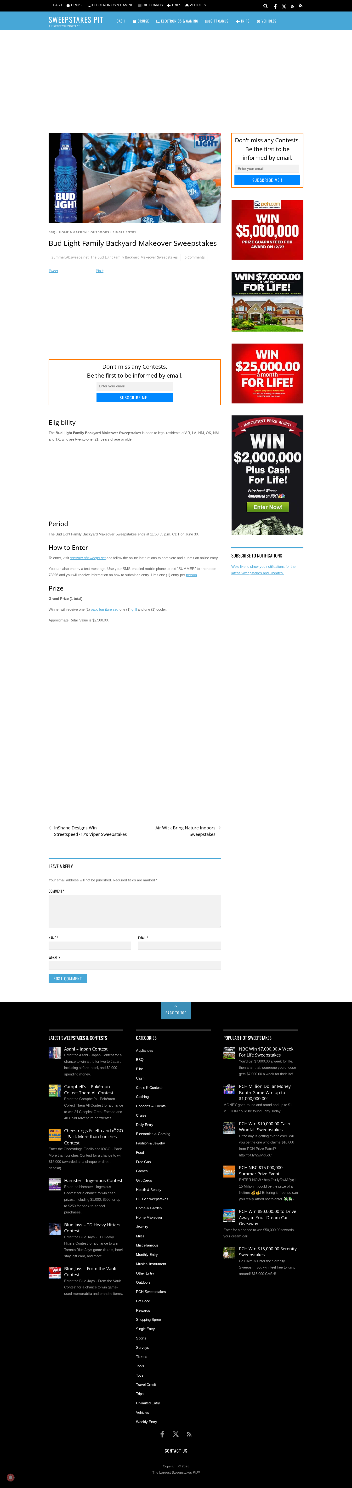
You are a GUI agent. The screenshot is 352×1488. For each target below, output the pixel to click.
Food (140, 1152)
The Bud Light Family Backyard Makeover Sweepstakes (134, 257)
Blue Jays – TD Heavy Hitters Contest (92, 1228)
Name (53, 937)
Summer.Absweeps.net (70, 257)
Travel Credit (146, 1385)
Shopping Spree (148, 1319)
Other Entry (145, 1273)
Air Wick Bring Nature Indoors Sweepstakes (188, 831)
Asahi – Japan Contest (86, 1049)
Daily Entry (144, 1125)
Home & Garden (73, 232)
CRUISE (77, 5)
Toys (139, 1375)
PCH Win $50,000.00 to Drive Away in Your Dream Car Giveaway (267, 1217)
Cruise (141, 1115)
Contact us (176, 1451)
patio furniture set (104, 609)
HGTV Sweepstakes (152, 1199)
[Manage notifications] (10, 1477)
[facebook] (275, 5)
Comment (56, 891)
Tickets (141, 1357)
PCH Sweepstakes (151, 1292)
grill (134, 609)
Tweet (53, 271)
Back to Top (176, 1012)
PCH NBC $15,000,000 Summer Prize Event (261, 1171)
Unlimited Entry (148, 1403)
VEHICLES (197, 5)
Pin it (99, 271)
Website (54, 957)
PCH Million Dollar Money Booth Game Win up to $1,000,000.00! (265, 1092)
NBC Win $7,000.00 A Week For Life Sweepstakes (266, 1052)
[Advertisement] (176, 74)
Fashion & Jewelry (150, 1143)
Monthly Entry (147, 1254)
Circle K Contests (150, 1088)
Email (143, 937)
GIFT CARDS (152, 5)
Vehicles (142, 1412)
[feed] (292, 5)
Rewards (143, 1310)
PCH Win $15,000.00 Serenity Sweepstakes (268, 1252)
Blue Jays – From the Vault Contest (90, 1272)
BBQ (52, 232)
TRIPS (175, 5)
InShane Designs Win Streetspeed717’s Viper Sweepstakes (88, 831)
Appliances (144, 1050)
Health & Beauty (148, 1190)
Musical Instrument (151, 1264)
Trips (140, 1394)
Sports (141, 1338)
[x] (284, 5)
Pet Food (143, 1301)
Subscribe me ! (135, 398)
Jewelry (142, 1227)
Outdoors (100, 232)
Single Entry (124, 232)
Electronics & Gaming (153, 1134)
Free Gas (143, 1162)
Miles (140, 1236)
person (191, 575)
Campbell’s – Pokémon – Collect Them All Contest (88, 1090)
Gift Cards (144, 1180)
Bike (139, 1069)
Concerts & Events (151, 1106)
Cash (140, 1078)
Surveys (142, 1347)
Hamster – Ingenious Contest (93, 1180)
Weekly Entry (146, 1422)
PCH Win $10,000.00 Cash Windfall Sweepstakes (264, 1127)
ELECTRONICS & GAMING (112, 5)
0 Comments (195, 257)
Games (142, 1171)
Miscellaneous (147, 1245)
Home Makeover (149, 1217)
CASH (57, 5)
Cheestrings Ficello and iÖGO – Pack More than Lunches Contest (93, 1137)
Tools (140, 1366)
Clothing (142, 1097)
